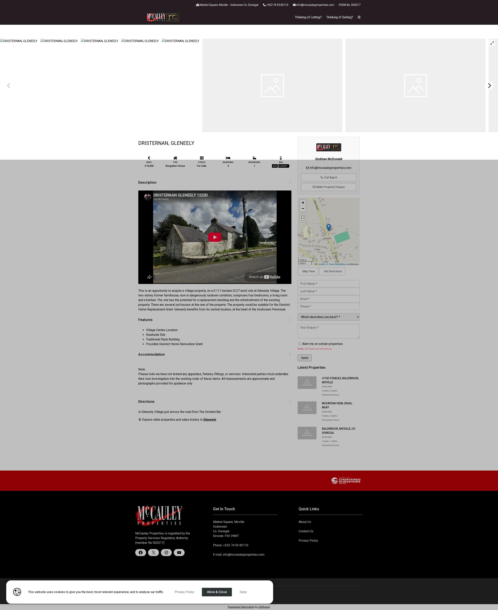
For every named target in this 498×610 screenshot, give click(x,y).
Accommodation (151, 354)
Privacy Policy (184, 592)
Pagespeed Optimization (241, 607)
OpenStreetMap (337, 264)
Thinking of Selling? (339, 17)
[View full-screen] (492, 43)
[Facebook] (140, 552)
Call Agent (330, 177)
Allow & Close (217, 592)
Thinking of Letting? (308, 17)
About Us (305, 522)
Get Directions (333, 271)
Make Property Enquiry (330, 187)
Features (145, 320)
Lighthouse (264, 607)
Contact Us (306, 531)
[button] (328, 228)
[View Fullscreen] (303, 217)
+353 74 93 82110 (277, 4)
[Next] (489, 85)
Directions (146, 401)
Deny (243, 592)
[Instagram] (166, 552)
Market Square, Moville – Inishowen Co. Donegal (228, 4)
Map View (308, 271)
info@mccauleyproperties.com (315, 4)
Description (147, 182)
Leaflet (321, 264)
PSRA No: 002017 (349, 4)
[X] (153, 552)
